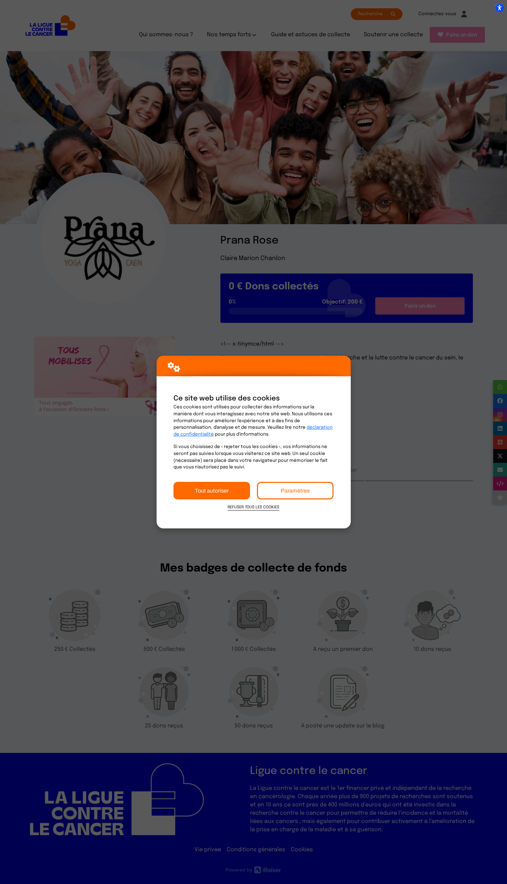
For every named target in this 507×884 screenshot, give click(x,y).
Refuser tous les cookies (253, 507)
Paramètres (295, 491)
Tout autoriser (212, 491)
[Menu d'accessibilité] (499, 7)
